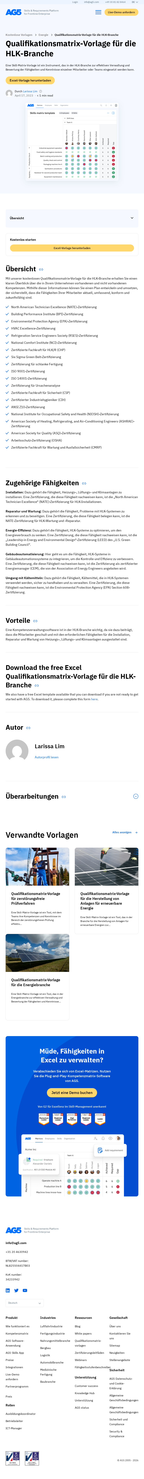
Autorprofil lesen (46, 757)
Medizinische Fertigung (48, 1372)
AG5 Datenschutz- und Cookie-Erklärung (121, 1383)
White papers (83, 1333)
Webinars (81, 1360)
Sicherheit (117, 1370)
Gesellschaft (118, 1318)
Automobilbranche (52, 1362)
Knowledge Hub (84, 1393)
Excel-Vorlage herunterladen (30, 80)
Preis (9, 1396)
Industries (48, 1318)
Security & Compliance (116, 1434)
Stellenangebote (119, 1360)
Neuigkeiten (117, 1352)
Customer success (86, 1386)
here (94, 699)
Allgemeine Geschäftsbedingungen (123, 1398)
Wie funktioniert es (18, 1326)
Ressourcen (83, 1318)
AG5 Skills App (15, 1352)
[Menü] (98, 12)
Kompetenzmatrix (17, 1333)
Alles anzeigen (121, 832)
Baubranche (47, 1381)
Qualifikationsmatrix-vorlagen (88, 1343)
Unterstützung (85, 1377)
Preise (10, 1360)
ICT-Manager (14, 1428)
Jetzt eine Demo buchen (72, 1092)
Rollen (10, 1405)
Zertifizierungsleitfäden (89, 1352)
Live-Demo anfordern (121, 12)
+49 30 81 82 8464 (115, 2)
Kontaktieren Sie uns (119, 1336)
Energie (43, 35)
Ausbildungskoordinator (20, 1414)
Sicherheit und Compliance (118, 1422)
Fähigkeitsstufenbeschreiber (89, 1367)
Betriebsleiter (14, 1421)
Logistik (45, 1355)
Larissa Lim (30, 91)
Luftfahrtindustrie (51, 1326)
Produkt (12, 1318)
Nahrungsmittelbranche (54, 1340)
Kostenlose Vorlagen (19, 35)
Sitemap (114, 1345)
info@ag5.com (91, 2)
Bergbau (45, 1348)
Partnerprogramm (17, 1386)
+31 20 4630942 (17, 1252)
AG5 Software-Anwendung (15, 1343)
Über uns (115, 1326)
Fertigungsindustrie (52, 1333)
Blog (77, 1326)
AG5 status (82, 1407)
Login (75, 2)
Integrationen (14, 1367)
